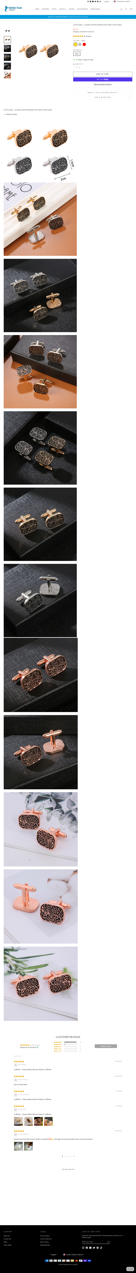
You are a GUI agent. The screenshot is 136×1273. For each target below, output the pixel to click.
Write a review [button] (106, 1046)
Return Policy (44, 1242)
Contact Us (7, 1239)
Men (37, 9)
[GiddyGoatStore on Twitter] (94, 1248)
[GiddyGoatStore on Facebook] (87, 1248)
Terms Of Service (45, 1239)
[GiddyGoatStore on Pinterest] (97, 1248)
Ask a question (103, 97)
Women (45, 9)
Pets (54, 9)
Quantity (78, 64)
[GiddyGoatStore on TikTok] (101, 1248)
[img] (19, 1061)
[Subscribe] (108, 1242)
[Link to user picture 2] (28, 1121)
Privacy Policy (44, 1236)
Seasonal (96, 9)
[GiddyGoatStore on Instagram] (83, 1248)
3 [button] (68, 1156)
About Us (7, 1236)
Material (78, 50)
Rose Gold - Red (84, 44)
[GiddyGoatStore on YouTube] (90, 1248)
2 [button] (65, 1156)
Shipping (76, 32)
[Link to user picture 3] (38, 1121)
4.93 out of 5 (35, 1045)
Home (71, 9)
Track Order (8, 1245)
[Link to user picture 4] (48, 1121)
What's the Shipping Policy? (103, 92)
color (78, 41)
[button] (78, 36)
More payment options (102, 84)
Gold (75, 44)
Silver (80, 44)
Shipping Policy (45, 1245)
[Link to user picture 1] (18, 1121)
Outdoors (82, 9)
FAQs (5, 1242)
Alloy (77, 54)
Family (62, 9)
